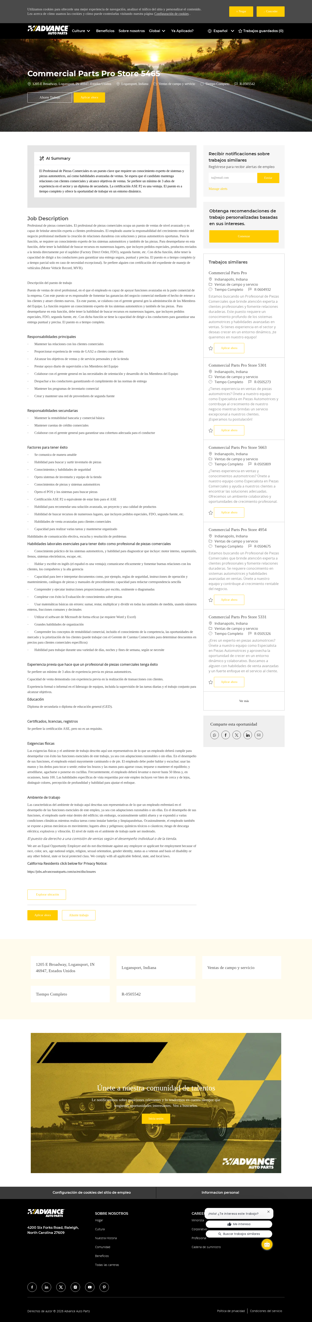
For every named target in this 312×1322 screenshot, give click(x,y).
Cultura (100, 1229)
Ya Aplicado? (182, 31)
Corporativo (199, 1229)
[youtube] (89, 1287)
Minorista (198, 1220)
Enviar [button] (268, 177)
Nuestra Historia (106, 1238)
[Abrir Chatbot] (267, 1244)
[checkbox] (49, 97)
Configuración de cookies (171, 14)
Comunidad (102, 1247)
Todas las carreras (107, 1265)
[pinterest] (104, 1287)
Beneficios (105, 31)
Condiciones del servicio (266, 1311)
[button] (89, 97)
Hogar (99, 1220)
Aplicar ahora (232, 348)
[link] (218, 189)
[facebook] (32, 1287)
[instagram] (75, 1287)
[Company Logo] (48, 30)
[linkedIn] (46, 1287)
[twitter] (61, 1287)
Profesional (199, 1238)
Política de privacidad (231, 1311)
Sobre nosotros (132, 31)
